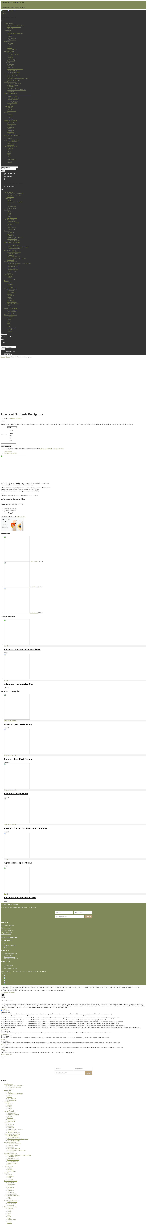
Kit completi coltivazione (15, 25)
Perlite (9, 48)
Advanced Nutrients (15, 418)
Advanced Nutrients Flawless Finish (22, 649)
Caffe (9, 156)
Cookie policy (8, 967)
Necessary (6, 1011)
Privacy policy (8, 965)
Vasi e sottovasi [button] (9, 51)
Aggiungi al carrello (6, 446)
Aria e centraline (12, 85)
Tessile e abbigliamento (11, 1200)
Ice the (9, 161)
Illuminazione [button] (8, 23)
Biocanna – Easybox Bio (16, 793)
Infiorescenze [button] (8, 106)
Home (3, 357)
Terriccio (10, 43)
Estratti (6, 1173)
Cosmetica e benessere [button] (11, 135)
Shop (8, 357)
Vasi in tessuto (11, 59)
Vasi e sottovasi (9, 1111)
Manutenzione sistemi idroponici (17, 78)
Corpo (9, 138)
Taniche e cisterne (13, 99)
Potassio (61, 449)
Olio (8, 154)
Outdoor (10, 109)
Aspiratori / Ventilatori (14, 83)
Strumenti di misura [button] (10, 93)
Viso (8, 137)
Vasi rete (10, 57)
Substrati (7, 1102)
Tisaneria (10, 148)
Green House (11, 111)
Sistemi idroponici (13, 75)
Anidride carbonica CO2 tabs (16, 90)
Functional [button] (4, 1029)
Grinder (9, 125)
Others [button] (3, 1049)
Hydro (9, 35)
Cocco (9, 36)
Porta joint (10, 130)
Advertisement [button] (5, 1044)
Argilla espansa (12, 49)
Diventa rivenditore (7, 337)
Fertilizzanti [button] (7, 30)
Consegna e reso (9, 955)
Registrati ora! (21, 516)
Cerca (2, 170)
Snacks (9, 162)
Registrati (12, 186)
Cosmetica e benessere (11, 1195)
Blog (2, 339)
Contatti (3, 342)
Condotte (10, 87)
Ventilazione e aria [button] (10, 82)
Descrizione (8, 451)
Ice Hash (10, 119)
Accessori (10, 64)
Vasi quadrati (11, 53)
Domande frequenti (10, 953)
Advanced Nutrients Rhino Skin (20, 897)
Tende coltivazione (13, 72)
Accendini (10, 127)
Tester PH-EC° (12, 103)
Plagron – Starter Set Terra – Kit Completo (25, 828)
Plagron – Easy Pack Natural (18, 759)
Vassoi (9, 129)
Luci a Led (10, 28)
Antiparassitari (11, 40)
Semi (9, 153)
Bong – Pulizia (12, 133)
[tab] (75, 451)
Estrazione (10, 132)
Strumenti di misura (10, 1153)
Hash (9, 117)
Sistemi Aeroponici (13, 77)
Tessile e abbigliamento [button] (11, 140)
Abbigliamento (12, 141)
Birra (8, 158)
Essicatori (10, 66)
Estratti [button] (6, 112)
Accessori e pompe (13, 80)
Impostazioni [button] (5, 992)
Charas (9, 114)
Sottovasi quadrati (13, 54)
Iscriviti (88, 917)
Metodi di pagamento (11, 958)
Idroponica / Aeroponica (12, 1134)
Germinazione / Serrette (15, 69)
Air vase (9, 56)
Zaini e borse (11, 143)
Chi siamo (4, 334)
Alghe (42, 449)
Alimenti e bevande (10, 1207)
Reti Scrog (10, 67)
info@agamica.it (6, 934)
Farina (9, 151)
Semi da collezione (9, 173)
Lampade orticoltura (14, 27)
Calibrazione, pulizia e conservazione (19, 95)
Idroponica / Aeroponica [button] (12, 74)
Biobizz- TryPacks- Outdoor (18, 724)
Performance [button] (5, 1034)
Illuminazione (8, 1084)
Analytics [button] (3, 1039)
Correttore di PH (12, 96)
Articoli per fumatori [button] (10, 120)
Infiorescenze (8, 176)
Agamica (3, 13)
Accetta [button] (12, 992)
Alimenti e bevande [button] (10, 146)
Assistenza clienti (9, 957)
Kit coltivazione (12, 70)
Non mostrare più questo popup (11, 1077)
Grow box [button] (7, 62)
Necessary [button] (4, 1009)
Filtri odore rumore (13, 88)
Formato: (4, 435)
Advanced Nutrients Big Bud (18, 684)
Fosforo (55, 449)
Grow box (7, 1123)
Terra (9, 32)
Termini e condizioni (10, 968)
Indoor (9, 108)
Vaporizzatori (11, 124)
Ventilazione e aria (10, 1142)
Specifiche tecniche (10, 453)
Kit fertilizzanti (11, 38)
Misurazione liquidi (13, 98)
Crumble (10, 116)
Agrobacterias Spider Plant (18, 863)
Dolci (9, 150)
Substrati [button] (7, 41)
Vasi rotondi (11, 61)
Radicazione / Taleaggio (15, 33)
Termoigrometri (12, 101)
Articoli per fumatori (10, 1181)
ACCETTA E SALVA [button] (6, 1054)
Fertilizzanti (7, 174)
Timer (9, 104)
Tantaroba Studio (40, 971)
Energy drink (11, 159)
